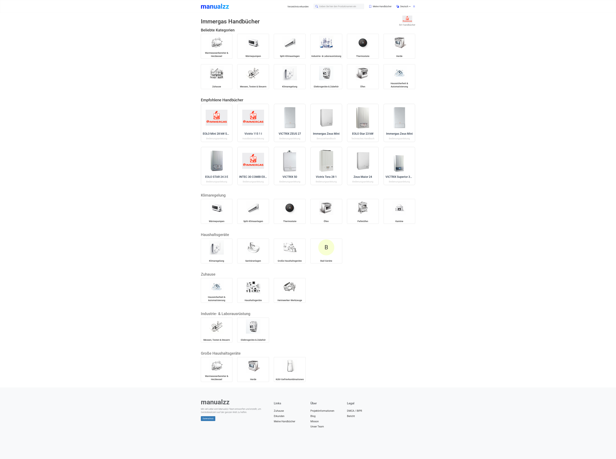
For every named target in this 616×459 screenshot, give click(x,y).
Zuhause (279, 410)
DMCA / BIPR (354, 410)
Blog (313, 416)
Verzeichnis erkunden (298, 6)
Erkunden (279, 416)
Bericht (351, 416)
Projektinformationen (322, 410)
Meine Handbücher (382, 6)
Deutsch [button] (404, 6)
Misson (314, 421)
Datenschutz (208, 418)
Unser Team (317, 426)
